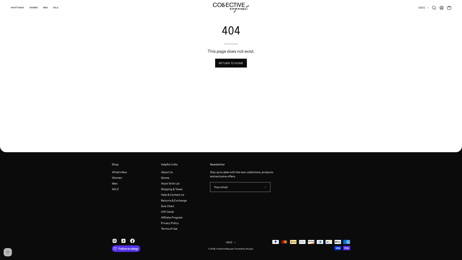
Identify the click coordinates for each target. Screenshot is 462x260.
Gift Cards (167, 211)
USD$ (421, 7)
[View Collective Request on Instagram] (114, 241)
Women (117, 177)
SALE (115, 189)
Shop (115, 164)
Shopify (249, 249)
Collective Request (225, 249)
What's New (119, 172)
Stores (165, 177)
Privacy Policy (170, 223)
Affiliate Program (172, 217)
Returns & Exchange (174, 200)
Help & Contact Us (172, 194)
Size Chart (167, 206)
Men (115, 183)
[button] (434, 8)
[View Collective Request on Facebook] (132, 241)
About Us (167, 172)
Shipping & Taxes (171, 189)
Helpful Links (169, 164)
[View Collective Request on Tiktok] (123, 241)
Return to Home (231, 63)
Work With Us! (170, 183)
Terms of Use (169, 228)
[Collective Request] (231, 8)
